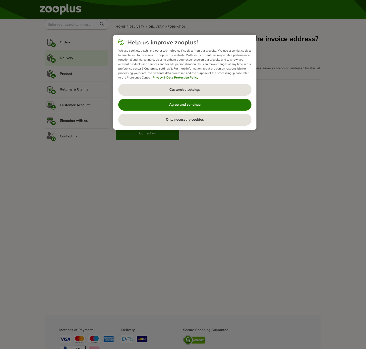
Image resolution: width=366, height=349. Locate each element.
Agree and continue (185, 104)
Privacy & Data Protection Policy (175, 78)
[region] (184, 82)
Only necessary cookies (185, 119)
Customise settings (184, 89)
